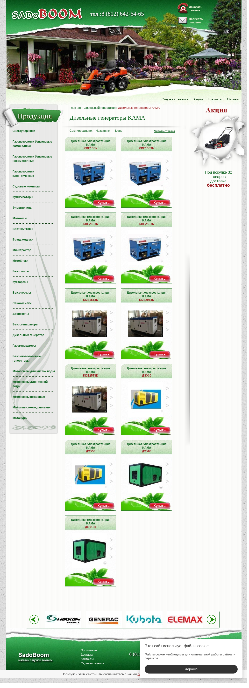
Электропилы (22, 207)
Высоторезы (22, 292)
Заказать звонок (195, 8)
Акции (198, 99)
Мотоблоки (20, 260)
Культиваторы (23, 197)
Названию (103, 130)
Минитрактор (22, 250)
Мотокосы (20, 218)
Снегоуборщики (24, 131)
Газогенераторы (24, 345)
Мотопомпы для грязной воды (30, 384)
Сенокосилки (22, 303)
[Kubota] (144, 627)
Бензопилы (21, 271)
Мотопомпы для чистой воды (34, 371)
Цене (118, 130)
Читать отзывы (164, 131)
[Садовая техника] (47, 14)
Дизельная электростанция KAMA (90, 144)
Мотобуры (20, 418)
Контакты (215, 99)
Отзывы (233, 99)
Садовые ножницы (26, 186)
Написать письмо (196, 20)
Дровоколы (21, 314)
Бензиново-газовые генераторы (27, 358)
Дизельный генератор (28, 335)
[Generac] (104, 627)
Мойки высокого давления (31, 407)
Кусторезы (20, 282)
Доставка (87, 654)
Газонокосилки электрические (23, 174)
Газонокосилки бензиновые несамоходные (32, 159)
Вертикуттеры (23, 229)
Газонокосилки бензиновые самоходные (32, 144)
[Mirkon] (63, 627)
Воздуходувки (23, 239)
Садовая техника (175, 99)
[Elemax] (185, 627)
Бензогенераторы (25, 324)
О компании (89, 650)
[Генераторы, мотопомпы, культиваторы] (35, 658)
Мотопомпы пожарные (29, 397)
